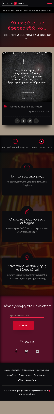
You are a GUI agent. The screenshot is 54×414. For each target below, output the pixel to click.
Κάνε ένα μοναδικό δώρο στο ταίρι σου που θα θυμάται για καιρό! (27, 230)
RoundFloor (30, 394)
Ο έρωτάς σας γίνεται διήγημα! (27, 221)
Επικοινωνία (28, 370)
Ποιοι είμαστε (25, 375)
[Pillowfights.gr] (15, 3)
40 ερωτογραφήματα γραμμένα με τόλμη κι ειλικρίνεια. (27, 183)
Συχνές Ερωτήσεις (11, 370)
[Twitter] (23, 120)
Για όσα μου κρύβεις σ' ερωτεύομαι (25, 106)
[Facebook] (17, 120)
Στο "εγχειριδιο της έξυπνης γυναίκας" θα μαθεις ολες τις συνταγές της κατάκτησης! (27, 277)
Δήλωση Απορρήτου (27, 380)
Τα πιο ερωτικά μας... (27, 176)
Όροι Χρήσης (40, 375)
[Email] (36, 120)
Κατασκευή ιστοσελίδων (35, 390)
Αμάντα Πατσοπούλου (39, 111)
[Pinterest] (29, 120)
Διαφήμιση (12, 375)
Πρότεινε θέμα (42, 370)
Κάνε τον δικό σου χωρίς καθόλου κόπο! (27, 267)
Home (5, 34)
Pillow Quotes (17, 34)
